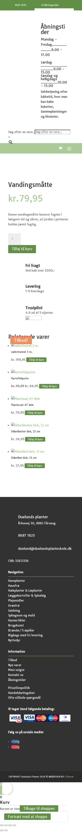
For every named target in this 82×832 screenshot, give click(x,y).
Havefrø (13, 586)
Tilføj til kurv (22, 249)
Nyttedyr (14, 640)
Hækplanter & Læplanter (25, 590)
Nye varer (14, 665)
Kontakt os (15, 675)
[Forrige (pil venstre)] (1, 830)
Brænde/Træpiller (21, 630)
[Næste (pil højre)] (6, 830)
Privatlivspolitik (19, 688)
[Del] (10, 825)
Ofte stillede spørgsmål (24, 698)
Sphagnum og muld (21, 615)
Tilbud (12, 660)
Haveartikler (16, 620)
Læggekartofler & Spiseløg (27, 595)
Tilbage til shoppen (39, 808)
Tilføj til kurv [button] (36, 359)
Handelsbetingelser (21, 693)
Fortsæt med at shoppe (27, 816)
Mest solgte (16, 670)
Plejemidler (16, 600)
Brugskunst (16, 625)
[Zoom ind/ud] (1, 825)
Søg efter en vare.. (21, 132)
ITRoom (69, 776)
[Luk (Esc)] (14, 825)
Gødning (14, 610)
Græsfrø (14, 605)
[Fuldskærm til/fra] (6, 825)
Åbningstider (17, 680)
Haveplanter (16, 581)
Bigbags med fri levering (25, 635)
